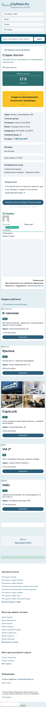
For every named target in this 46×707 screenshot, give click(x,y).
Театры (6, 24)
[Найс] (4, 481)
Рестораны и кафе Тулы (11, 596)
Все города (8, 30)
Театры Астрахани (9, 657)
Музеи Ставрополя (9, 633)
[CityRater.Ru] (7, 5)
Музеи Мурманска (9, 620)
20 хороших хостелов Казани (17, 50)
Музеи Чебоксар (8, 639)
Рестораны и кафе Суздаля (12, 592)
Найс (6, 485)
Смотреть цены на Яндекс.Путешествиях (23, 202)
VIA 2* (6, 449)
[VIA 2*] (3, 445)
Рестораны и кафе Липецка (12, 580)
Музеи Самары (7, 626)
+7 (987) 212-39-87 (20, 139)
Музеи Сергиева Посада (11, 630)
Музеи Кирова (7, 617)
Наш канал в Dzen (23, 543)
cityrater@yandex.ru (35, 286)
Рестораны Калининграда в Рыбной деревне (19, 589)
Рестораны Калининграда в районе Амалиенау (20, 586)
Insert (23, 706)
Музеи (6, 19)
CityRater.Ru (20, 4)
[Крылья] (5, 346)
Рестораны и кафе (10, 14)
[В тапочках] (6, 309)
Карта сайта (6, 683)
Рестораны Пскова (9, 577)
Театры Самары (8, 660)
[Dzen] (23, 539)
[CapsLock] (23, 407)
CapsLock (9, 411)
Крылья (8, 351)
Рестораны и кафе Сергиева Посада (16, 599)
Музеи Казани (7, 623)
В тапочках (10, 313)
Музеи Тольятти (8, 636)
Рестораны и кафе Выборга (12, 583)
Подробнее (23, 337)
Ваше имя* (29, 224)
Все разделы (7, 697)
